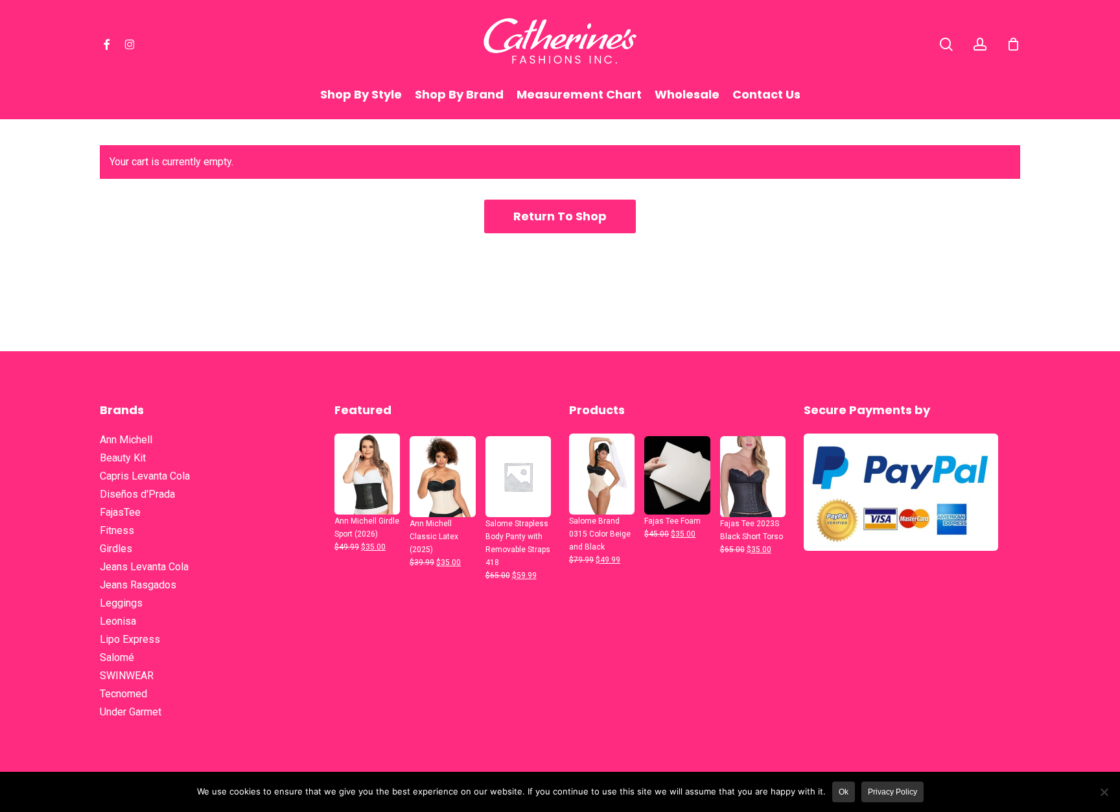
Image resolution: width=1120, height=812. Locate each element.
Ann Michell (126, 440)
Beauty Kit (123, 458)
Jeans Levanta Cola (144, 567)
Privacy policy (892, 791)
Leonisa (118, 621)
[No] (1103, 791)
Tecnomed (123, 694)
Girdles (116, 548)
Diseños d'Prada (137, 494)
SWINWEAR (127, 675)
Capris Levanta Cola (145, 476)
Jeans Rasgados (138, 585)
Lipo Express (130, 639)
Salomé (117, 657)
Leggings (121, 603)
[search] (946, 44)
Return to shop (560, 216)
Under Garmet (130, 712)
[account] (980, 44)
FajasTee (120, 512)
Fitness (117, 530)
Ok (843, 791)
